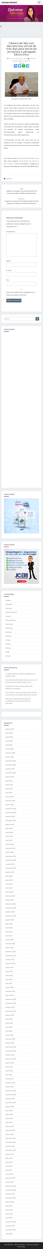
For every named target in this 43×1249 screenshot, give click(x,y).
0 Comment (25, 61)
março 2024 (10, 844)
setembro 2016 (11, 1198)
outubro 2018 (10, 1099)
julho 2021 (9, 971)
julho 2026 (9, 733)
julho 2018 (9, 1110)
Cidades (8, 600)
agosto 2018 (10, 1106)
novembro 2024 (11, 812)
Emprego (9, 608)
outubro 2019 (10, 1055)
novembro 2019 (11, 1051)
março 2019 (10, 1079)
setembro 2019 (11, 1059)
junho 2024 (9, 832)
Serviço (8, 656)
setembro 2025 (11, 773)
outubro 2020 (10, 1007)
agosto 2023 (10, 872)
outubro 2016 (10, 1194)
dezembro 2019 (11, 1047)
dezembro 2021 (11, 952)
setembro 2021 (11, 963)
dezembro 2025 (11, 761)
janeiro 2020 (10, 1043)
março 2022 (10, 940)
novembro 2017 (11, 1142)
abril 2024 (9, 840)
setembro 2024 (11, 820)
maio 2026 (9, 741)
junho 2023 (9, 880)
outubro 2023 (10, 864)
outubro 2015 (10, 1226)
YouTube (35, 161)
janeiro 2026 (10, 757)
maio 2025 (9, 789)
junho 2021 (9, 975)
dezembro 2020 (11, 999)
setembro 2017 (11, 1150)
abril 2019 (9, 1075)
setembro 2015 (11, 1230)
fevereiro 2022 (10, 944)
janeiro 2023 (10, 900)
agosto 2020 (10, 1015)
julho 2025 (9, 781)
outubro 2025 (10, 769)
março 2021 (10, 987)
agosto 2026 (10, 729)
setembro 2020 (11, 1011)
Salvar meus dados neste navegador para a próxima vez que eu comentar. (20, 293)
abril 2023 (9, 888)
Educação (9, 604)
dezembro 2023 (11, 856)
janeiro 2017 (10, 1182)
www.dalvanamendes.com (29, 158)
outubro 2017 (10, 1146)
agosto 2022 (10, 920)
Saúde (8, 652)
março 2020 (10, 1035)
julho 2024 (9, 828)
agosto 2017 (10, 1154)
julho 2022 (9, 924)
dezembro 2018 (11, 1091)
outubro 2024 (10, 816)
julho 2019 (9, 1067)
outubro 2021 (10, 960)
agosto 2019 (10, 1063)
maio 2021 (9, 979)
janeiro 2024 (10, 852)
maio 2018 (9, 1118)
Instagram (10, 164)
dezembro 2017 (11, 1138)
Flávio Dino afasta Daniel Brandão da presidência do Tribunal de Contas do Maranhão (18, 701)
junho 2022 (9, 928)
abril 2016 (9, 1218)
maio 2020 (9, 1027)
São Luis (8, 648)
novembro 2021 (11, 956)
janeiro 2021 (10, 995)
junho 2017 (9, 1162)
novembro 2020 (11, 1003)
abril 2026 (9, 745)
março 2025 (10, 797)
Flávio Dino (9, 624)
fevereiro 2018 (10, 1130)
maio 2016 (9, 1214)
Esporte (8, 616)
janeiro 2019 (10, 1087)
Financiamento (11, 620)
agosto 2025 (10, 777)
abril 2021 (9, 983)
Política (8, 644)
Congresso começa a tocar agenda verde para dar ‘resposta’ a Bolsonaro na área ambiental (21, 201)
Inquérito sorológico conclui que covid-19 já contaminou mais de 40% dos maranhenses (21, 191)
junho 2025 (9, 785)
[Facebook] (16, 66)
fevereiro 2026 (10, 753)
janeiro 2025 (10, 805)
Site (7, 280)
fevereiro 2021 (10, 991)
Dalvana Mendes (9, 2)
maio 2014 (9, 1234)
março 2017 (10, 1174)
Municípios (9, 628)
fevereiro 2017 (10, 1178)
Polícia (8, 640)
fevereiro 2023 (10, 896)
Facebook (25, 161)
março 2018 (10, 1126)
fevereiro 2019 (10, 1083)
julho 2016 (9, 1206)
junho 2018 (9, 1114)
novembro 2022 (11, 908)
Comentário (11, 232)
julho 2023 (9, 876)
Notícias (9, 179)
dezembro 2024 (11, 809)
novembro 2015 (11, 1222)
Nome (9, 261)
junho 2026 (9, 737)
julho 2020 (9, 1019)
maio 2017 (9, 1166)
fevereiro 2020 (10, 1039)
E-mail (9, 270)
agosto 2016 (10, 1202)
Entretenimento (11, 612)
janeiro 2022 (10, 948)
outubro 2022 (10, 912)
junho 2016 (9, 1210)
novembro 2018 (11, 1095)
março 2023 (10, 892)
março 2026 (10, 749)
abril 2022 (9, 936)
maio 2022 (9, 932)
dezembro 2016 (11, 1186)
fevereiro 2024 (10, 848)
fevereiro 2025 (10, 801)
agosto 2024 (10, 824)
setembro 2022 (11, 916)
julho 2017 (9, 1158)
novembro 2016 (11, 1190)
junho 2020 (9, 1023)
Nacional (9, 632)
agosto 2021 (10, 967)
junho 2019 (9, 1071)
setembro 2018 (11, 1103)
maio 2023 (9, 884)
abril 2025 (9, 793)
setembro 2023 (11, 868)
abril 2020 (9, 1031)
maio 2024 (9, 836)
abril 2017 (9, 1170)
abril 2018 (9, 1122)
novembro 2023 (11, 860)
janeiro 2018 (10, 1134)
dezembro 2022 (11, 904)
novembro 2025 (11, 765)
